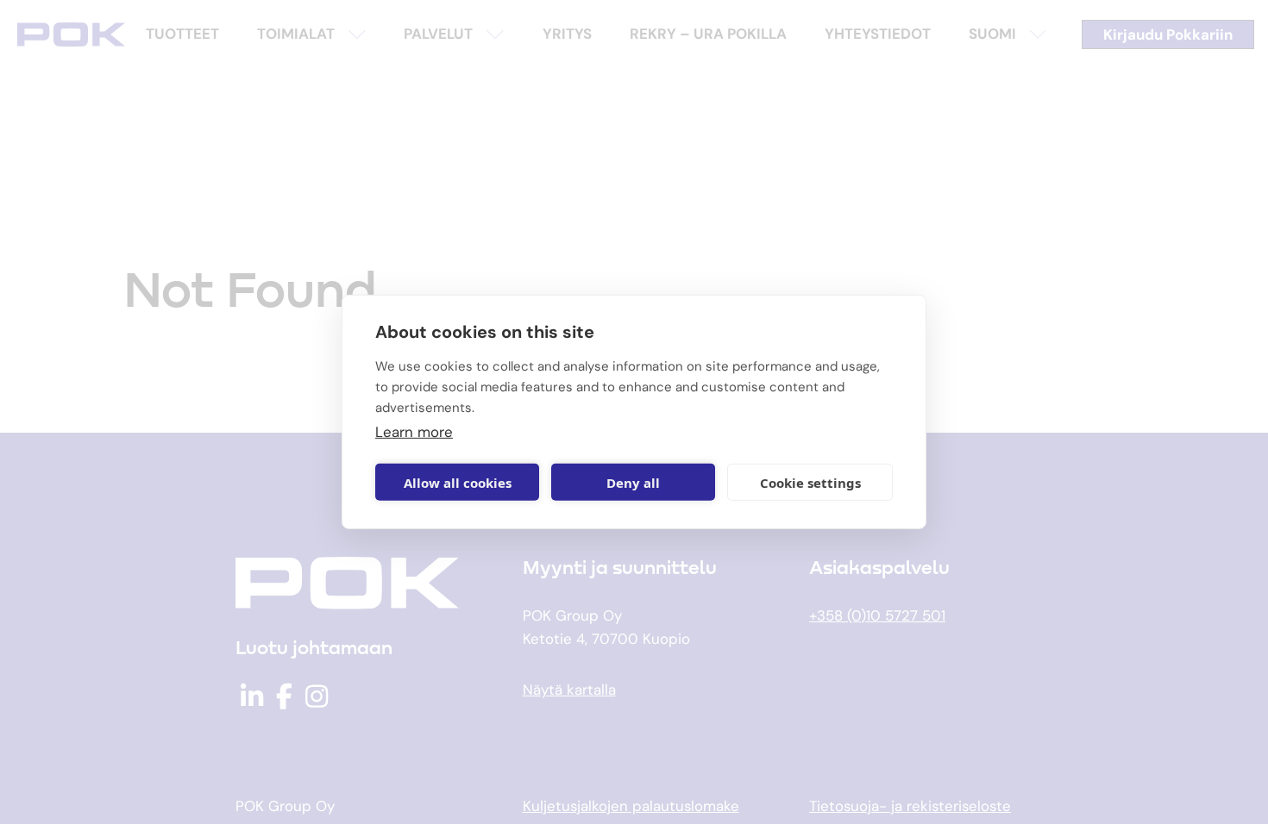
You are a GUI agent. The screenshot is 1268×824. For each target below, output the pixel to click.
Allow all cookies (458, 482)
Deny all (633, 482)
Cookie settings (810, 482)
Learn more (414, 431)
